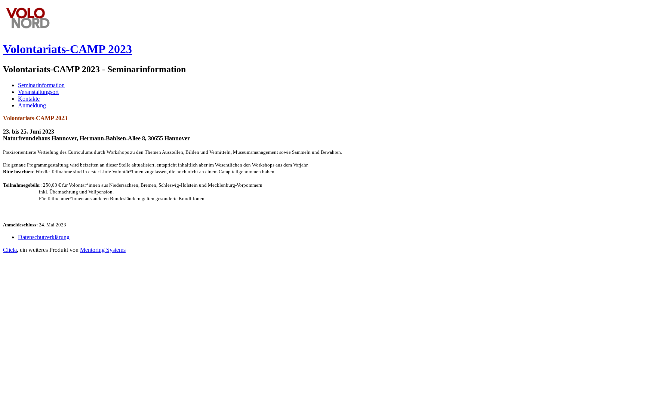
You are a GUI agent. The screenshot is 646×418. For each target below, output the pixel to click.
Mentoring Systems (103, 250)
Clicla (10, 250)
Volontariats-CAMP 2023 (67, 49)
